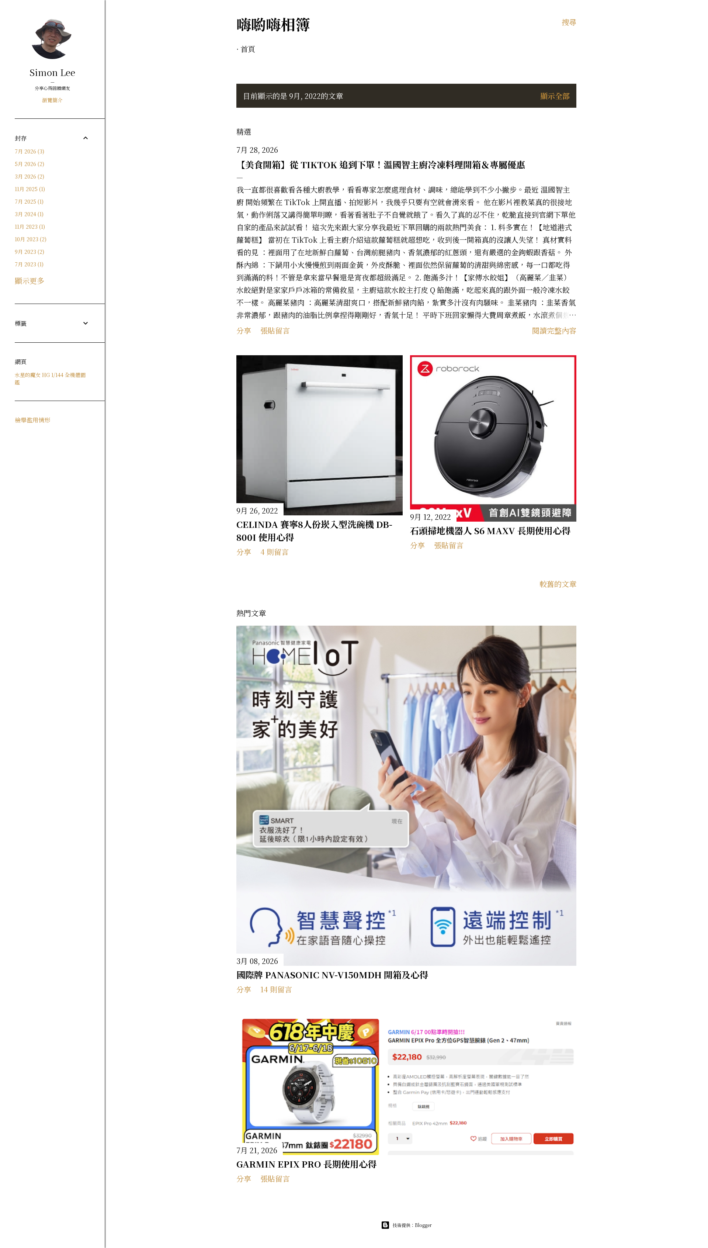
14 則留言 (276, 989)
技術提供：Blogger (412, 1225)
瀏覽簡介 (52, 100)
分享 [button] (243, 330)
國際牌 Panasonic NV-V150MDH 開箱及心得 (332, 974)
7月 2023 (28, 264)
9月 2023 (28, 251)
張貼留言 (275, 330)
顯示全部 (555, 95)
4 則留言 (274, 551)
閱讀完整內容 (554, 330)
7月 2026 (28, 151)
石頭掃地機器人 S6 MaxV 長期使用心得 (490, 530)
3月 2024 (28, 214)
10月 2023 (30, 239)
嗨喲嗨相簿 (273, 23)
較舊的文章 (557, 583)
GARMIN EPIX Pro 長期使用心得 (306, 1163)
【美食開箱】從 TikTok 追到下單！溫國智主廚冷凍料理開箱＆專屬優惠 (380, 164)
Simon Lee (52, 72)
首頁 (247, 49)
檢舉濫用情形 (32, 420)
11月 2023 (29, 226)
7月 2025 (28, 201)
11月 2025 (29, 189)
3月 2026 (28, 176)
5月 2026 (28, 163)
